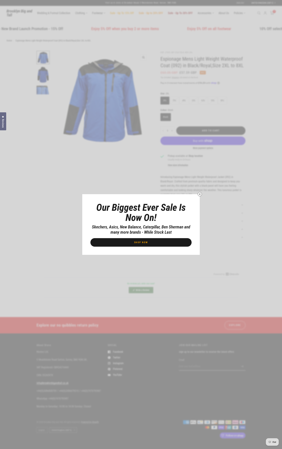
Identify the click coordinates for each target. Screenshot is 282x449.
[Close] (200, 194)
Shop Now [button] (141, 242)
